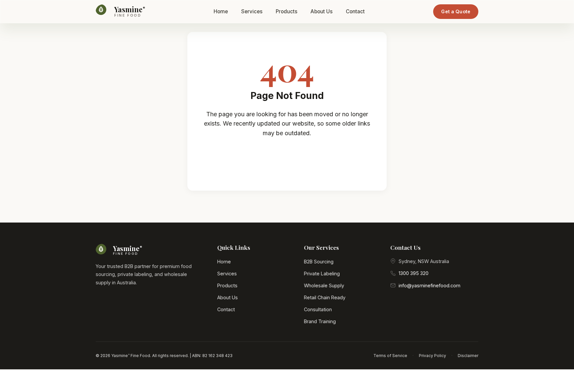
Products (286, 11)
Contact (355, 11)
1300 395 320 (414, 273)
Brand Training (320, 321)
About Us (322, 11)
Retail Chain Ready (324, 297)
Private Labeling (322, 273)
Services (251, 11)
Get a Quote (455, 11)
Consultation (318, 309)
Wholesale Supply (324, 285)
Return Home (292, 160)
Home (221, 11)
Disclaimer (468, 355)
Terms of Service (390, 355)
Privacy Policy (432, 355)
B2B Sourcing (319, 261)
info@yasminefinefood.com (429, 285)
